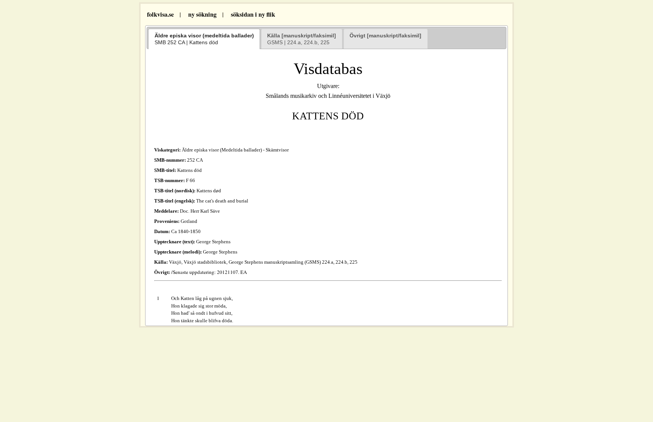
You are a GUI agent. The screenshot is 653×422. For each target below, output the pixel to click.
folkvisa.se (159, 14)
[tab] (204, 39)
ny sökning (202, 14)
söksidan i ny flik (253, 14)
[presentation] (204, 39)
